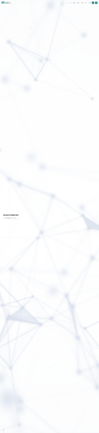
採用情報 (90, 2)
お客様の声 (82, 2)
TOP (67, 2)
